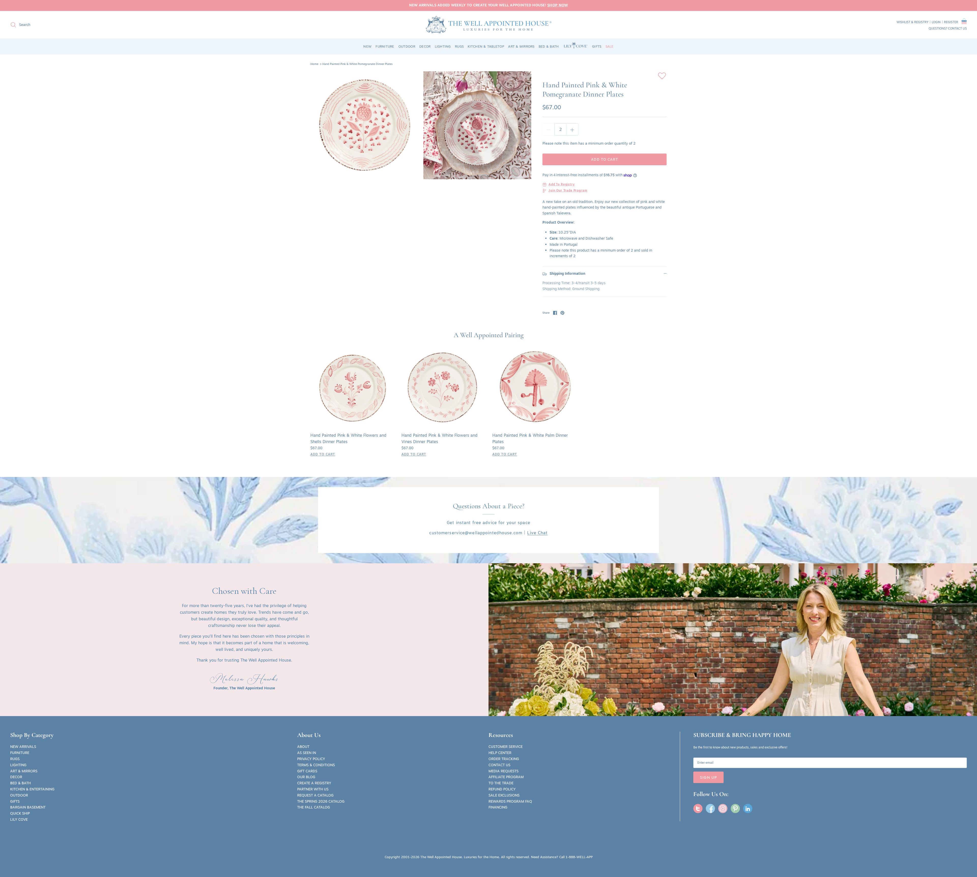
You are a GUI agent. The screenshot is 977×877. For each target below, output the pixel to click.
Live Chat (537, 533)
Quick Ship (20, 813)
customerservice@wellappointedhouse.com (475, 533)
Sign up (708, 777)
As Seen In (306, 752)
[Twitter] (697, 808)
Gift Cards (307, 771)
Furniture (19, 752)
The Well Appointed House (441, 857)
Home (314, 64)
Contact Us (499, 765)
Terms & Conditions (316, 765)
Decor (16, 776)
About (303, 746)
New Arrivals (23, 746)
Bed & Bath (20, 783)
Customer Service (506, 746)
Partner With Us (312, 789)
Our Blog (306, 776)
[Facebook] (710, 808)
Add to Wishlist (662, 75)
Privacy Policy (311, 758)
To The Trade (501, 783)
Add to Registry (562, 184)
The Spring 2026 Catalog (320, 801)
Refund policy (502, 789)
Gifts (15, 801)
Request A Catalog (315, 795)
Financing (498, 807)
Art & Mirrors (23, 771)
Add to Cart (604, 159)
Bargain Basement (28, 807)
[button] (964, 22)
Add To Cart (322, 454)
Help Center (500, 752)
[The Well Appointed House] (489, 24)
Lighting (18, 765)
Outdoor (19, 795)
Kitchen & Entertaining (32, 789)
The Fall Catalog (313, 807)
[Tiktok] (747, 808)
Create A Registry (314, 783)
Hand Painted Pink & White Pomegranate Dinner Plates (357, 64)
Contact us (957, 28)
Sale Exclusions (504, 795)
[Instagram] (722, 808)
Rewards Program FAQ (510, 801)
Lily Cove (19, 819)
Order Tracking (504, 758)
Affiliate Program (506, 776)
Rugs (15, 758)
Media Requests (504, 771)
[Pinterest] (735, 808)
